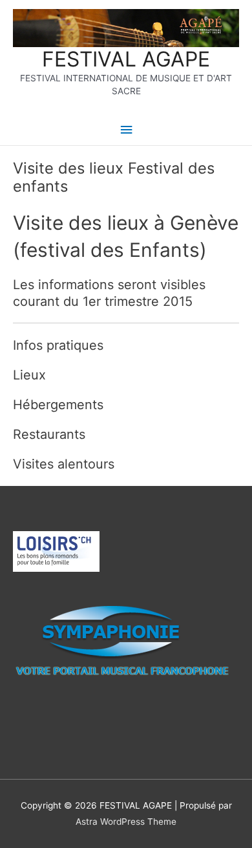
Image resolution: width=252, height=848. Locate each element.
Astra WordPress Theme (126, 821)
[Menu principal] (126, 130)
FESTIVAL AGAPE (126, 59)
